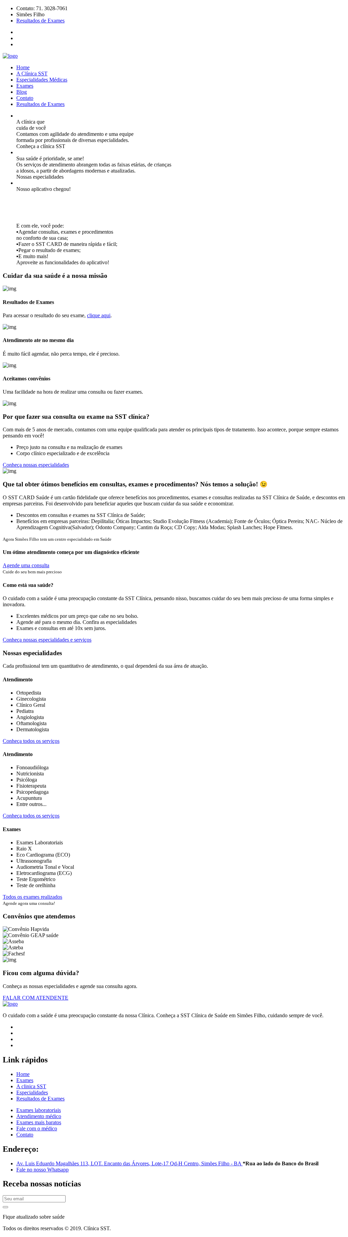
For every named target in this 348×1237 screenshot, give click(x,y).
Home (23, 67)
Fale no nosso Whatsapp (42, 1169)
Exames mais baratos (38, 1122)
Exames (24, 86)
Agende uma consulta (26, 565)
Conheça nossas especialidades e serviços (47, 640)
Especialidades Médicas (41, 80)
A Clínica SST (32, 73)
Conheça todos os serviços (31, 741)
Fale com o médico (36, 1128)
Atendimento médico (38, 1116)
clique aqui (98, 315)
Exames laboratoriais (38, 1110)
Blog (21, 92)
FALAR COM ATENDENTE (35, 998)
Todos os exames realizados (32, 897)
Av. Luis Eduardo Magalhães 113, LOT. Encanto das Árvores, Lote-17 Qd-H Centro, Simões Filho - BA (129, 1163)
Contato (24, 98)
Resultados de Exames (40, 20)
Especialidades (32, 1092)
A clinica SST (31, 1086)
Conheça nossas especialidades (36, 465)
